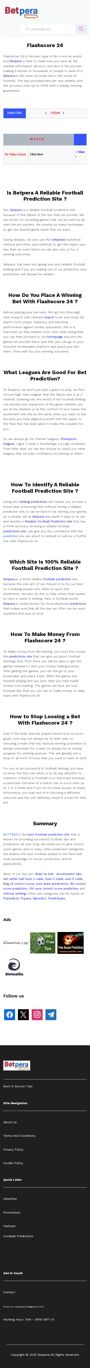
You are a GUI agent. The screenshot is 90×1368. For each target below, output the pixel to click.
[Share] (75, 5)
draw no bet (44, 874)
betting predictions (33, 501)
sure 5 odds (74, 879)
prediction (10, 536)
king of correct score (18, 883)
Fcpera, (27, 898)
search (49, 317)
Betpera (16, 61)
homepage (55, 336)
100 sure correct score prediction (53, 888)
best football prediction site (48, 834)
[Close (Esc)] (66, 5)
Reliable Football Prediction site (48, 521)
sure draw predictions (52, 883)
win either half (13, 879)
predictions (78, 603)
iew (82, 152)
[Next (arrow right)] (82, 684)
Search (81, 29)
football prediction (57, 579)
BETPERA (10, 834)
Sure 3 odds (54, 879)
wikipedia (58, 239)
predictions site (14, 531)
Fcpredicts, (11, 898)
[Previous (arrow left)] (7, 684)
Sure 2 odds (34, 879)
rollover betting (14, 893)
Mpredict (39, 898)
